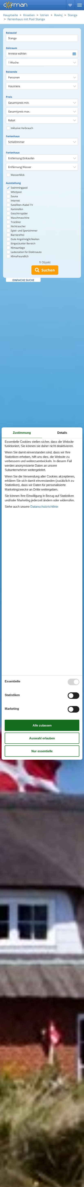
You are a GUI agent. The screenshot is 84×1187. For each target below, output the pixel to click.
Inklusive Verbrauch (21, 128)
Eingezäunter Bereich (22, 243)
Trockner (15, 222)
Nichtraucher (18, 226)
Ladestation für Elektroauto (26, 252)
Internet (15, 200)
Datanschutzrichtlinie (44, 506)
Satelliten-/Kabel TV (21, 205)
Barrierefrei (17, 235)
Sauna (14, 196)
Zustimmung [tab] (22, 432)
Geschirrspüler (19, 213)
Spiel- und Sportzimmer (24, 230)
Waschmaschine (19, 217)
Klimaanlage (17, 247)
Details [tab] (62, 432)
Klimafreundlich (19, 256)
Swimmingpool (19, 187)
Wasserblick (17, 175)
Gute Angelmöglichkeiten (24, 239)
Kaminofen (16, 209)
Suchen (47, 270)
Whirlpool (16, 192)
